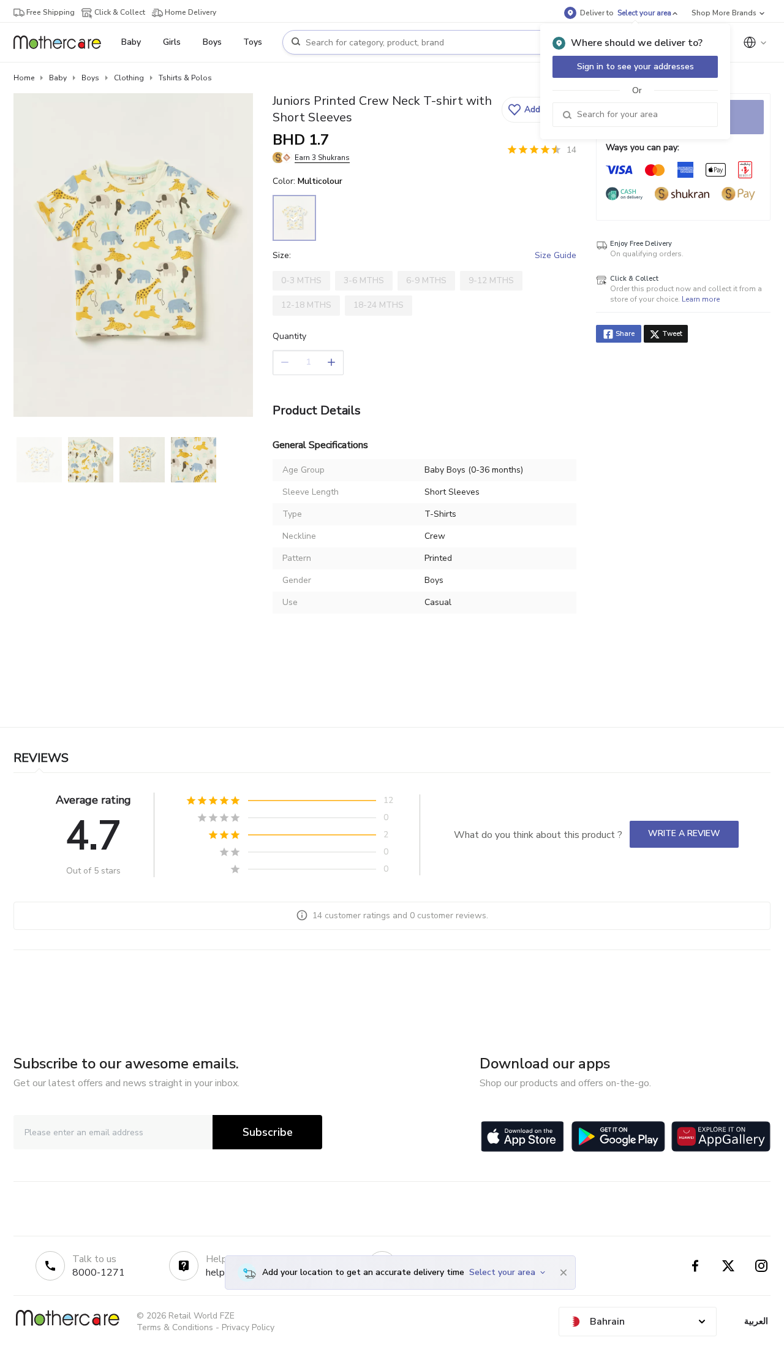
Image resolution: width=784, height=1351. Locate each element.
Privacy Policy (248, 1327)
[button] (537, 110)
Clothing (129, 78)
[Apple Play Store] (522, 1136)
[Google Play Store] (618, 1136)
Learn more (701, 299)
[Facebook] (695, 1266)
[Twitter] (728, 1266)
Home (23, 78)
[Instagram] (761, 1266)
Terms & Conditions (175, 1327)
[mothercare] (62, 42)
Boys (90, 78)
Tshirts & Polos (185, 78)
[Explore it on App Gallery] (721, 1136)
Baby (58, 78)
